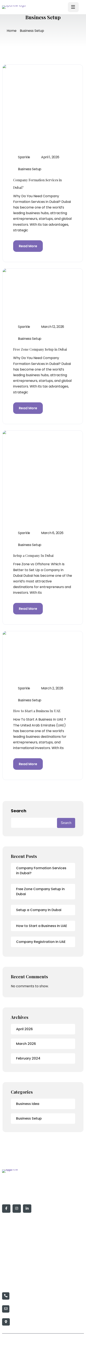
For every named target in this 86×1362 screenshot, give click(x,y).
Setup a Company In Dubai (33, 555)
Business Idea (27, 1103)
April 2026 (24, 1029)
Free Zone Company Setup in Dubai (40, 349)
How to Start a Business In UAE (37, 711)
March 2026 (26, 1043)
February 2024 (28, 1058)
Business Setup (29, 169)
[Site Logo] (18, 7)
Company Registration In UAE (41, 941)
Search (18, 810)
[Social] (6, 1208)
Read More (28, 246)
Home (11, 30)
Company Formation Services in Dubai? (41, 870)
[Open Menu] (73, 7)
